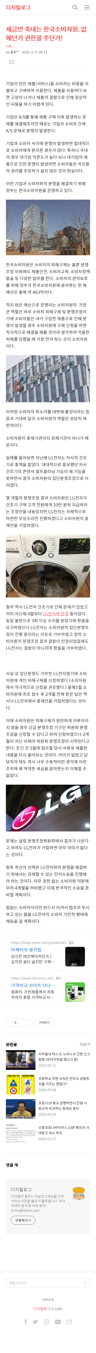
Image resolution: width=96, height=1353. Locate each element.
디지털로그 (18, 7)
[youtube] (58, 1322)
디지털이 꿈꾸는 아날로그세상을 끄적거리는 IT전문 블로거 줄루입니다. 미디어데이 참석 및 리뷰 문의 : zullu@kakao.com (38, 1203)
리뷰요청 (48, 1299)
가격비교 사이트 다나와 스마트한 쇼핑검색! (33, 985)
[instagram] (46, 1322)
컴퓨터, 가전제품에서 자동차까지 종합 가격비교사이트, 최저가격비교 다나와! (32, 994)
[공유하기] (21, 1022)
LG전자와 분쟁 (56, 613)
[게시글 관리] (27, 1022)
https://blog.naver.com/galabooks (38, 942)
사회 (9, 46)
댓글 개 (12, 1165)
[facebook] (25, 1322)
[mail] (69, 1322)
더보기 (85, 1044)
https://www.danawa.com (32, 978)
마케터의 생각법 (26, 950)
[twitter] (35, 1322)
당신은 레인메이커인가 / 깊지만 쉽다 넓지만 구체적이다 (33, 958)
